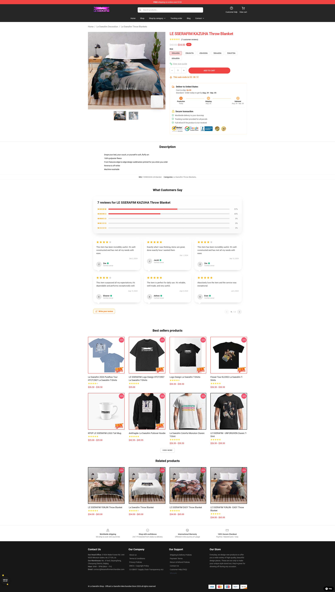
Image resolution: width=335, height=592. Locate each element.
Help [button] (330, 589)
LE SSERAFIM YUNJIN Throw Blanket (105, 507)
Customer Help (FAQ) (178, 569)
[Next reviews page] (239, 311)
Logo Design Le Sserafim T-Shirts (185, 377)
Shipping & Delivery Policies (181, 555)
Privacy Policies (135, 562)
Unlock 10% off (5, 580)
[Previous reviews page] (226, 311)
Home (90, 26)
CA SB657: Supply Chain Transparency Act (146, 569)
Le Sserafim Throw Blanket (141, 507)
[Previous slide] (92, 70)
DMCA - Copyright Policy (139, 566)
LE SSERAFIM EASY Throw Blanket (186, 507)
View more (168, 450)
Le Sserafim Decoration (107, 26)
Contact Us (174, 566)
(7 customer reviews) (189, 39)
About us (133, 555)
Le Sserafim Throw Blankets (134, 26)
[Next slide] (161, 70)
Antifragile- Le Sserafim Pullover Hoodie (147, 433)
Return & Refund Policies (180, 562)
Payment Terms (176, 558)
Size (171, 49)
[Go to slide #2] (133, 115)
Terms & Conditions (137, 558)
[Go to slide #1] (120, 115)
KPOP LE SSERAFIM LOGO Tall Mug (104, 433)
